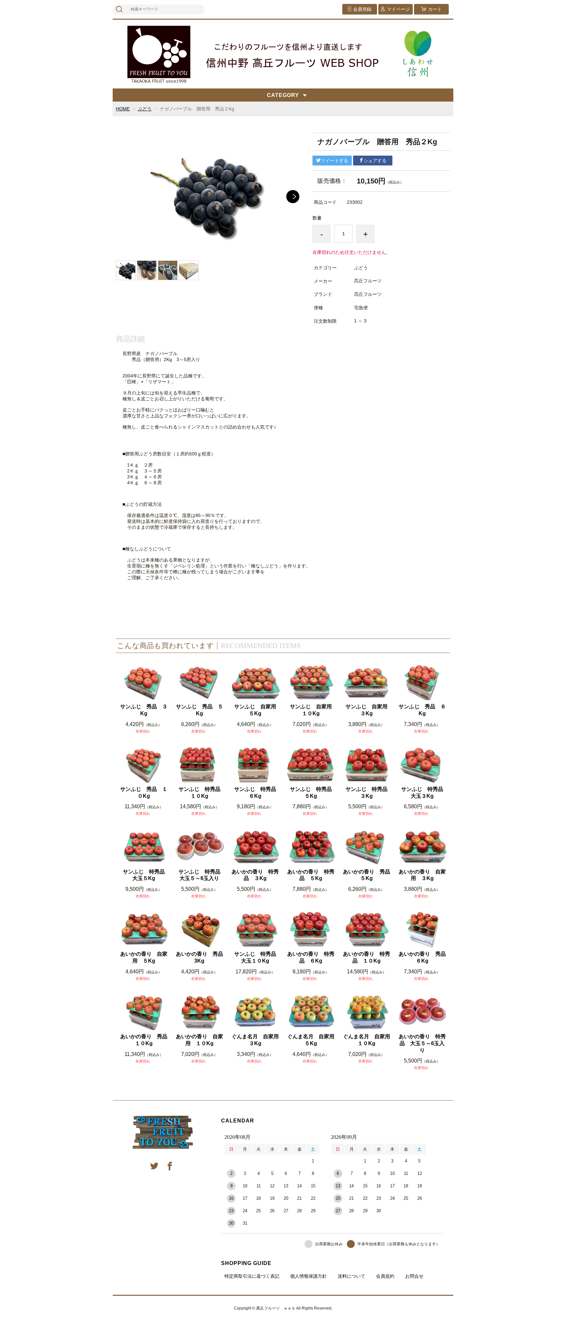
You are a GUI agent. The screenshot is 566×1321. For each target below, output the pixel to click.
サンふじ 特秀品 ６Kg (257, 792)
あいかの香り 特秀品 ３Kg (255, 875)
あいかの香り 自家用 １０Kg (199, 1040)
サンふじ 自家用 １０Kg (312, 710)
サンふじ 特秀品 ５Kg (312, 792)
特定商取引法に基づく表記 (251, 1276)
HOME (123, 108)
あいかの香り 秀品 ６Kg (423, 957)
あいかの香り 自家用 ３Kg (422, 875)
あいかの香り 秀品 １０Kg (144, 1040)
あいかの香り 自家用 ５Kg (143, 957)
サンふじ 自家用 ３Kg (368, 710)
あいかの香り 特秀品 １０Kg (366, 957)
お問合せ (414, 1276)
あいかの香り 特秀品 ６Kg (310, 957)
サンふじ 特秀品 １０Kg (201, 792)
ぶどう (145, 108)
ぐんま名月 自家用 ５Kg (311, 1040)
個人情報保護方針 (308, 1276)
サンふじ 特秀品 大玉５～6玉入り (201, 875)
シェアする (375, 160)
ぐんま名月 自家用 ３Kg (256, 1040)
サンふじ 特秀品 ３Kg (368, 792)
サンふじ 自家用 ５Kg (257, 710)
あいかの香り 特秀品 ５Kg (310, 875)
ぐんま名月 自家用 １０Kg (367, 1040)
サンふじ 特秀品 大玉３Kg (424, 792)
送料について (351, 1276)
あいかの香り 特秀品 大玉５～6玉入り (422, 1043)
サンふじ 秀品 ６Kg (422, 710)
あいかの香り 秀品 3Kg (200, 957)
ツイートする (334, 160)
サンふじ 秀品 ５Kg (199, 710)
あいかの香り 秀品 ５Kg (367, 875)
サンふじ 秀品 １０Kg (143, 792)
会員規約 (385, 1276)
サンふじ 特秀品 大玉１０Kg (257, 957)
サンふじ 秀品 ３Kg (143, 710)
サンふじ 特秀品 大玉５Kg (145, 875)
